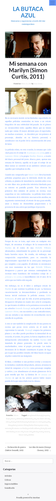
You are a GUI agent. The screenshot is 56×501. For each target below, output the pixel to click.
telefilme (31, 435)
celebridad (19, 419)
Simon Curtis (23, 435)
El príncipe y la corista (35, 422)
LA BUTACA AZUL (28, 12)
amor (29, 415)
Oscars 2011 (19, 432)
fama (45, 422)
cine (34, 419)
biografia (46, 415)
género (14, 425)
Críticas (15, 415)
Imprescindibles (11, 484)
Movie (42, 428)
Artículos (8, 476)
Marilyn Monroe (33, 425)
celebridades (28, 419)
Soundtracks (10, 488)
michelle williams (34, 428)
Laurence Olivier (22, 425)
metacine (8, 428)
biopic (8, 419)
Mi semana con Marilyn (20, 428)
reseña (41, 432)
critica (8, 422)
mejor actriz (44, 425)
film (48, 422)
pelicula (35, 432)
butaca (13, 419)
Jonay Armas (38, 84)
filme (9, 425)
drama (13, 422)
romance (47, 432)
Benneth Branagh (37, 415)
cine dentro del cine (43, 419)
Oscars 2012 (28, 432)
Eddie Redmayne (21, 422)
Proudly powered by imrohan (28, 498)
